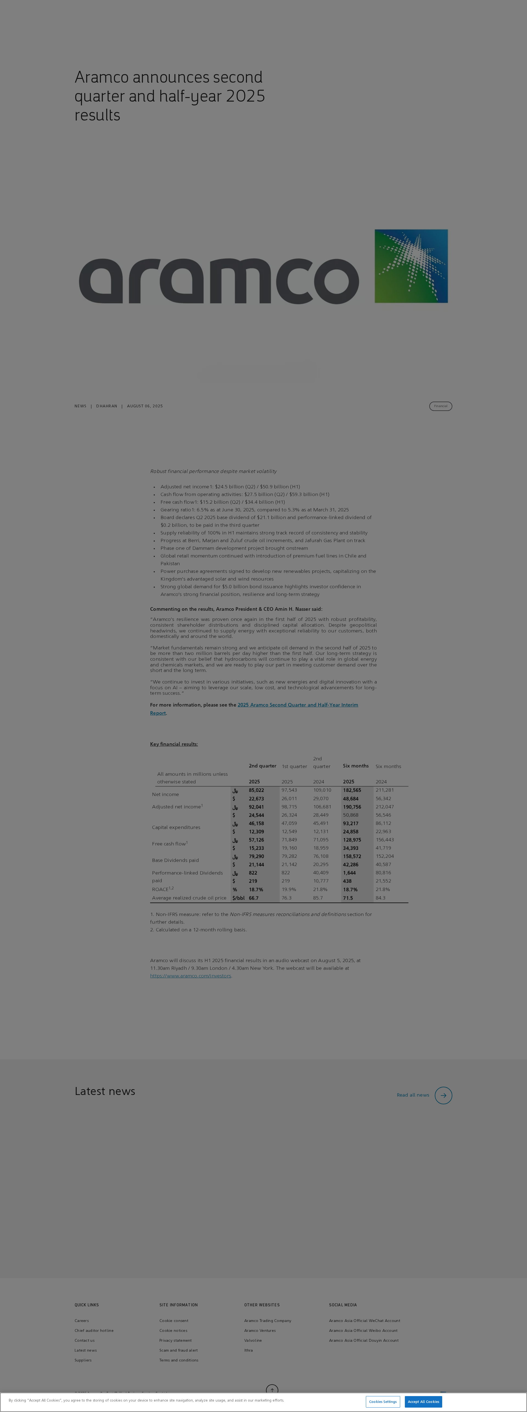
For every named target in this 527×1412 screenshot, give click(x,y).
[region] (263, 1402)
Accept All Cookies (423, 1402)
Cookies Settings (383, 1402)
